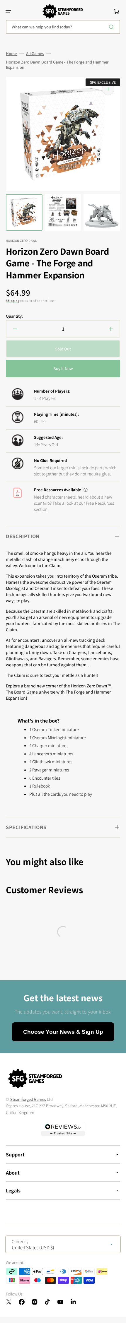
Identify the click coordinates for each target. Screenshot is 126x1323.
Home (11, 53)
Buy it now (63, 368)
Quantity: (14, 316)
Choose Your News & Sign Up (63, 1032)
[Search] (112, 26)
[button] (8, 11)
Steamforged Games (28, 1099)
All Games (35, 53)
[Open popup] (85, 490)
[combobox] (63, 27)
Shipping (13, 300)
